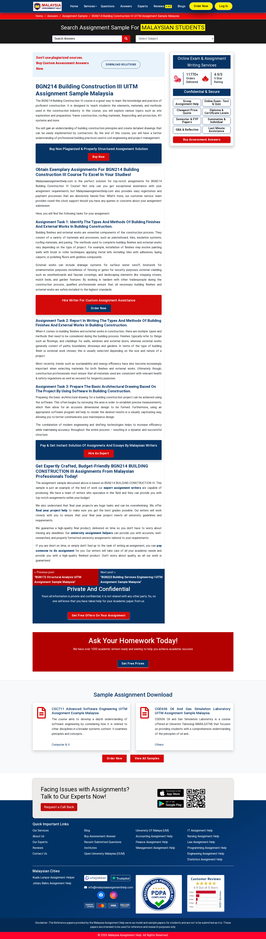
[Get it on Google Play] (170, 804)
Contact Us (40, 853)
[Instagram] (113, 895)
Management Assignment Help (155, 848)
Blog (87, 830)
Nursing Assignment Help (203, 836)
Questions (108, 6)
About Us (38, 836)
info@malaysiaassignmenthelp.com (109, 887)
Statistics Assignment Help (204, 859)
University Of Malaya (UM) (152, 830)
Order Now (201, 6)
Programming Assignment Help (207, 848)
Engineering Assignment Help (205, 853)
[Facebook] (101, 895)
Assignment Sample (75, 16)
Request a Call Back (59, 807)
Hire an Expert (98, 453)
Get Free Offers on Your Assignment (98, 615)
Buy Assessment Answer (100, 836)
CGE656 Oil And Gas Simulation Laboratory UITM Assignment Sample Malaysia (192, 711)
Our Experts (40, 842)
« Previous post (57, 577)
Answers (126, 6)
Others (159, 744)
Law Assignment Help (201, 842)
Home (74, 6)
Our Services (41, 830)
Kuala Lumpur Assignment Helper (54, 877)
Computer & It (61, 744)
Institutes (90, 848)
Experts (143, 6)
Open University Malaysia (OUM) (104, 853)
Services (89, 6)
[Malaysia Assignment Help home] (47, 6)
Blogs (181, 6)
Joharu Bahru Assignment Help (52, 883)
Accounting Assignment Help (154, 836)
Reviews (162, 6)
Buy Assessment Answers (202, 139)
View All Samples (147, 758)
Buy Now (98, 156)
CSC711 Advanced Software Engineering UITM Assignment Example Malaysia (89, 711)
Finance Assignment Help (152, 842)
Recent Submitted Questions (102, 842)
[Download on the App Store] (170, 793)
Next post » (131, 577)
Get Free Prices (133, 663)
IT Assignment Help (200, 830)
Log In (223, 6)
